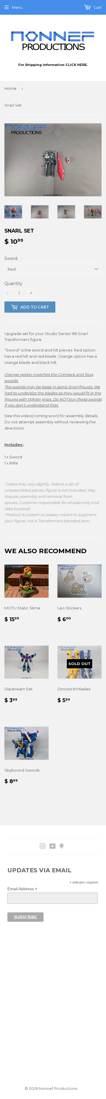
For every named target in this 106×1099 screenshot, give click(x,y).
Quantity (13, 283)
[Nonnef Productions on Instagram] (43, 847)
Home (10, 88)
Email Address (22, 889)
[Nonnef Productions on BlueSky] (61, 847)
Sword (10, 258)
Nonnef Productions (58, 1088)
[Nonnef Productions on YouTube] (52, 847)
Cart (97, 7)
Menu (17, 7)
